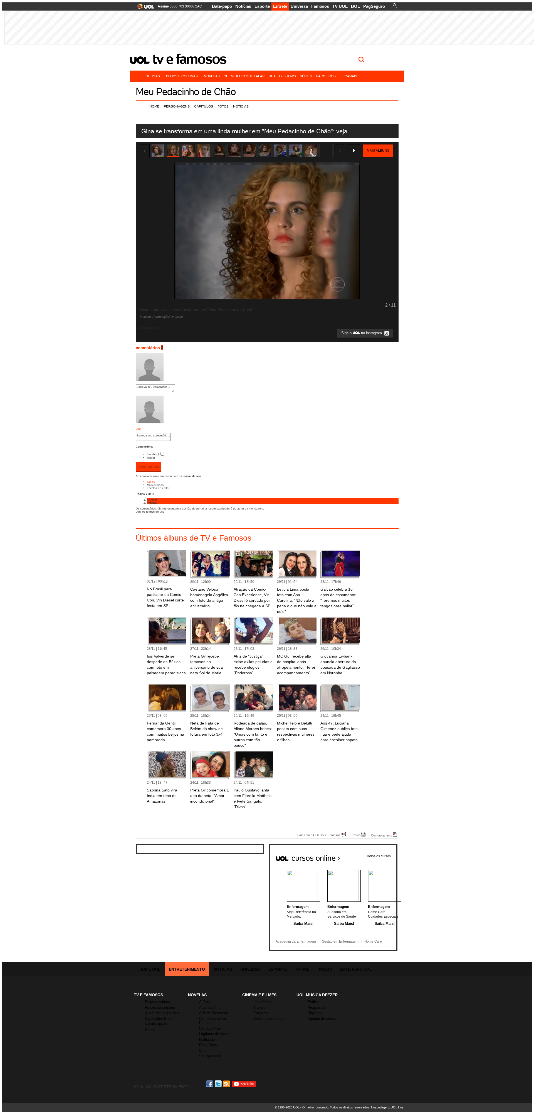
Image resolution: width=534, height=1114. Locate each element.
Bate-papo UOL (356, 969)
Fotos (223, 106)
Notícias (243, 6)
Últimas (152, 76)
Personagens (177, 106)
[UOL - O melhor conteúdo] (144, 8)
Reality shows (282, 76)
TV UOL (340, 6)
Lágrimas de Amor (213, 1034)
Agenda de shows (322, 1018)
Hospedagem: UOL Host (387, 1107)
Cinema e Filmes (259, 995)
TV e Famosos (189, 59)
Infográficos (262, 1002)
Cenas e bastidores (269, 1018)
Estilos (313, 1002)
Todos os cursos (378, 856)
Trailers (259, 1007)
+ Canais (349, 76)
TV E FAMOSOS (148, 995)
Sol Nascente (210, 1056)
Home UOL (149, 969)
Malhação (207, 1039)
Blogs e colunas (182, 76)
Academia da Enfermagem (296, 941)
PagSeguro (374, 6)
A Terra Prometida (213, 1013)
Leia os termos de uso (150, 511)
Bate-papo (222, 6)
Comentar (148, 467)
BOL (355, 6)
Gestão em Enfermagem (340, 941)
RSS (227, 1083)
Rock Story (208, 1045)
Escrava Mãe (210, 1028)
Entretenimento (187, 969)
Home (154, 106)
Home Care (373, 941)
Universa (299, 6)
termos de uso (192, 476)
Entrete (280, 6)
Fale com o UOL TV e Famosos (318, 834)
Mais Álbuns (378, 151)
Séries (306, 76)
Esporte (262, 6)
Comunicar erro (381, 835)
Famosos (320, 6)
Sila (202, 1050)
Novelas (212, 76)
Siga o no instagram (362, 333)
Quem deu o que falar (244, 76)
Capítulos (203, 106)
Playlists (315, 1013)
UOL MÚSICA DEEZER (317, 995)
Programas (316, 1007)
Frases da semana (160, 1007)
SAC (198, 6)
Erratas (356, 834)
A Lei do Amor (210, 1007)
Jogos (325, 969)
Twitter (151, 457)
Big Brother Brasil (159, 1018)
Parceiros (326, 76)
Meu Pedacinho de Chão (186, 92)
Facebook (153, 454)
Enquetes (261, 1013)
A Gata (204, 1002)
